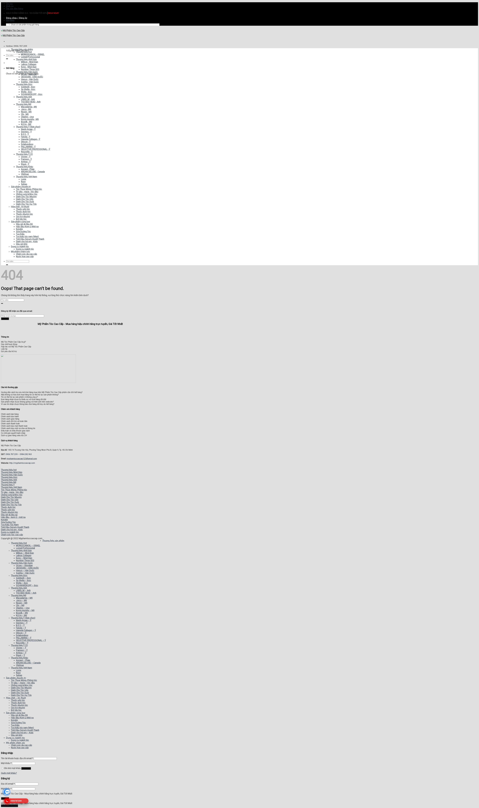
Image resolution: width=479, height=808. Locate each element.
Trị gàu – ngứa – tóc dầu (23, 683)
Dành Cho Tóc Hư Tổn (21, 695)
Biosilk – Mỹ (22, 613)
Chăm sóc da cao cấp (21, 745)
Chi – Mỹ (20, 605)
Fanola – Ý (21, 628)
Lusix (18, 670)
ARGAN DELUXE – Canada (28, 663)
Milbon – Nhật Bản (25, 553)
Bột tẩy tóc (16, 710)
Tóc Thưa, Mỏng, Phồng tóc (24, 680)
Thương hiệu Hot (19, 543)
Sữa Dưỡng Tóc (18, 722)
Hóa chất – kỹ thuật (16, 698)
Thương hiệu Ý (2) (19, 645)
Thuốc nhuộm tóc (19, 705)
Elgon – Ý (20, 655)
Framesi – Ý (22, 650)
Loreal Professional (25, 548)
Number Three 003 (25, 560)
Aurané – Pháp (23, 660)
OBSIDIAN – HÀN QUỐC (27, 568)
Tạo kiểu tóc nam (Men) (22, 727)
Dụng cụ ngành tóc (15, 738)
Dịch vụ (9, 6)
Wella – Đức (22, 583)
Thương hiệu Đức (19, 575)
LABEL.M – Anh (23, 590)
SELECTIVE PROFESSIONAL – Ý (31, 640)
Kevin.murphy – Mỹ (25, 610)
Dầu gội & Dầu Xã (19, 715)
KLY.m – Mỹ (21, 615)
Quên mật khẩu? (9, 773)
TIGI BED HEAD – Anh (26, 593)
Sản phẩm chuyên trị (16, 678)
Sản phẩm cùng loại (15, 713)
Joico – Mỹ (21, 600)
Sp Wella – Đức (23, 580)
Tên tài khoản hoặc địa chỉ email (17, 758)
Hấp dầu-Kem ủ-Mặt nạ (22, 717)
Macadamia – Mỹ (24, 598)
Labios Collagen (23, 555)
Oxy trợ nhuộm (18, 707)
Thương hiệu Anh (19, 588)
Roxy (18, 673)
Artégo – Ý (21, 653)
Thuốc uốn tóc (18, 700)
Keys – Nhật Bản (24, 558)
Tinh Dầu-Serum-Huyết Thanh (25, 730)
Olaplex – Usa (22, 608)
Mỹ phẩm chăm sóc (15, 743)
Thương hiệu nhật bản (21, 550)
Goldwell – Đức (23, 578)
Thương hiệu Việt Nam (21, 668)
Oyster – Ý (21, 648)
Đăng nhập (26, 768)
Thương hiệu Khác (19, 658)
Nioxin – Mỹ (21, 603)
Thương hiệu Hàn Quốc (22, 563)
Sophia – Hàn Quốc (25, 573)
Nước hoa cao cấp (20, 747)
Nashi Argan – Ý (23, 620)
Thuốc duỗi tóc (18, 702)
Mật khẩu (6, 763)
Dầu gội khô (16, 735)
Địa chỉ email (8, 784)
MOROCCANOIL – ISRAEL (28, 545)
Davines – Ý (21, 623)
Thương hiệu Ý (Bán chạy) (23, 618)
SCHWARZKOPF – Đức (27, 585)
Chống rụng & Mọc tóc (21, 685)
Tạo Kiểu (15, 725)
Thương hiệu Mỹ (18, 595)
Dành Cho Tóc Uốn (19, 690)
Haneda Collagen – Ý (26, 630)
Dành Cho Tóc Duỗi (20, 692)
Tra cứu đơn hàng (14, 9)
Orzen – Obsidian (24, 565)
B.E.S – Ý (20, 625)
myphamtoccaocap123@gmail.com (22, 458)
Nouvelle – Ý (22, 643)
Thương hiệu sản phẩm (53, 541)
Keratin (14, 720)
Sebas (19, 675)
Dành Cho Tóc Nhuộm (21, 687)
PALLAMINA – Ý (23, 638)
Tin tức (9, 4)
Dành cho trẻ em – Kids (22, 732)
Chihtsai (20, 665)
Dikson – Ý (21, 633)
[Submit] (7, 58)
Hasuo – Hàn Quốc (25, 570)
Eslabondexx (22, 635)
